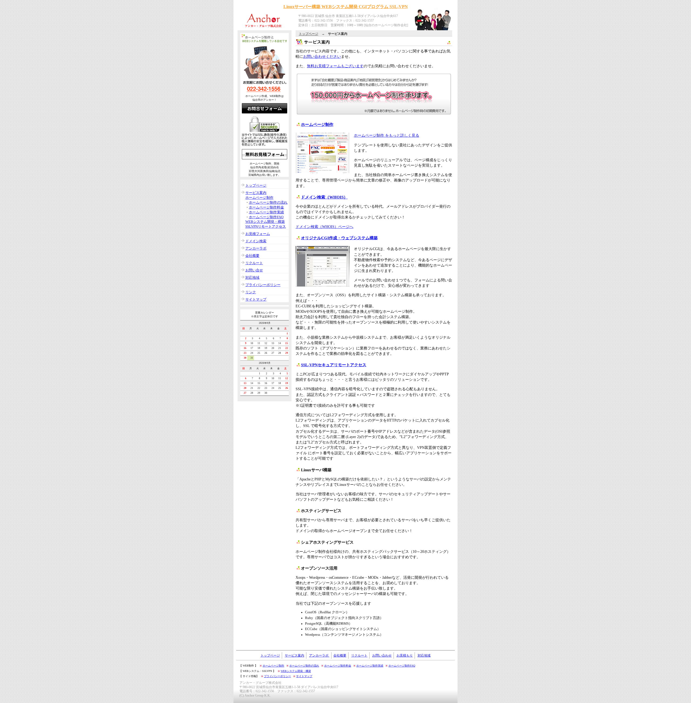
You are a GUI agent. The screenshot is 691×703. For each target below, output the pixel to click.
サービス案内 (255, 193)
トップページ (308, 34)
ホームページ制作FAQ (266, 217)
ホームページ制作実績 (266, 212)
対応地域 (252, 278)
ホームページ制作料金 (266, 207)
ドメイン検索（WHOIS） (324, 197)
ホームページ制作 (317, 124)
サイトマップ (255, 299)
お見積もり (405, 655)
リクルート (254, 263)
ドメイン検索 (255, 241)
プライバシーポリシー (262, 285)
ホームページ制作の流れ (268, 202)
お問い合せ (254, 270)
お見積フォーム (257, 234)
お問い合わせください (322, 56)
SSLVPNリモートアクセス (265, 226)
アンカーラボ (255, 248)
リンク (250, 292)
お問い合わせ (382, 655)
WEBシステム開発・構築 (265, 222)
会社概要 (252, 256)
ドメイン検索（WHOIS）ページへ (324, 226)
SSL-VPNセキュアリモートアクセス (333, 364)
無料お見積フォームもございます (335, 66)
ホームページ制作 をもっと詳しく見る (386, 135)
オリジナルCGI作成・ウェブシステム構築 (339, 238)
